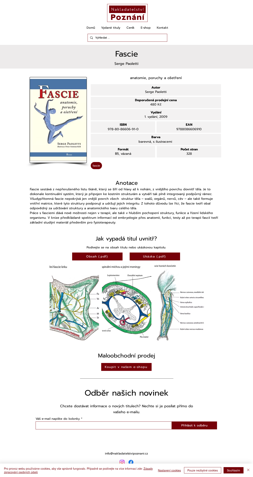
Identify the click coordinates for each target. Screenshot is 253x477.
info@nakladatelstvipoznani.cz (126, 453)
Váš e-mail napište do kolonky (58, 418)
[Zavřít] (248, 470)
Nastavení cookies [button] (169, 470)
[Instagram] (122, 462)
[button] (74, 303)
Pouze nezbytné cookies (202, 470)
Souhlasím (233, 470)
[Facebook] (131, 462)
